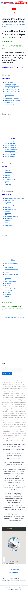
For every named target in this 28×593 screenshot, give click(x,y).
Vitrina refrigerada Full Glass (12, 86)
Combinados (8, 172)
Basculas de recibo (10, 151)
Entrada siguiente (14, 572)
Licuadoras (7, 211)
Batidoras (7, 204)
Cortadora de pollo (10, 205)
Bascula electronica (10, 142)
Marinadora (8, 213)
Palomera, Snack (9, 267)
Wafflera (7, 296)
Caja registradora (9, 271)
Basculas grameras (10, 156)
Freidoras (7, 177)
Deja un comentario (7, 24)
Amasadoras (8, 202)
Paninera (7, 287)
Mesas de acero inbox (10, 281)
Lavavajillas (8, 278)
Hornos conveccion (10, 179)
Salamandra (8, 184)
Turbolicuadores (9, 225)
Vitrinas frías (8, 294)
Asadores (7, 170)
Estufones (7, 175)
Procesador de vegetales (11, 216)
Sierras (6, 222)
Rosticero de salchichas (11, 289)
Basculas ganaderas (10, 154)
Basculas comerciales (10, 145)
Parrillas (7, 181)
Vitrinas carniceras (9, 102)
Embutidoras (8, 207)
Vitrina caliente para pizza (11, 269)
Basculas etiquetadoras (11, 152)
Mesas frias (8, 97)
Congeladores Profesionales (12, 91)
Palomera (7, 285)
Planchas (7, 183)
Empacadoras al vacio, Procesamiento (15, 198)
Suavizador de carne (10, 200)
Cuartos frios (8, 93)
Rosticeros (7, 220)
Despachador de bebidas (11, 274)
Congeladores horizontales (12, 89)
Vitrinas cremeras (9, 104)
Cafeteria (7, 265)
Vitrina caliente (8, 290)
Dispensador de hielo (10, 84)
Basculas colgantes (10, 143)
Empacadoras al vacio (10, 209)
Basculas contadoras (10, 147)
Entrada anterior (14, 569)
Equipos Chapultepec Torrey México (14, 317)
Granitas (7, 276)
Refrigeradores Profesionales (12, 100)
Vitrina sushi (8, 292)
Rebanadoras (8, 218)
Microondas (8, 283)
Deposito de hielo (9, 82)
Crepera (7, 272)
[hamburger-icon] (14, 9)
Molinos (7, 214)
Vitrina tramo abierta (10, 88)
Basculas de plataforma (11, 149)
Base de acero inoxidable (11, 263)
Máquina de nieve (9, 280)
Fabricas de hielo (9, 95)
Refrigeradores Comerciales (12, 98)
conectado (16, 580)
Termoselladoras (9, 224)
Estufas (7, 174)
